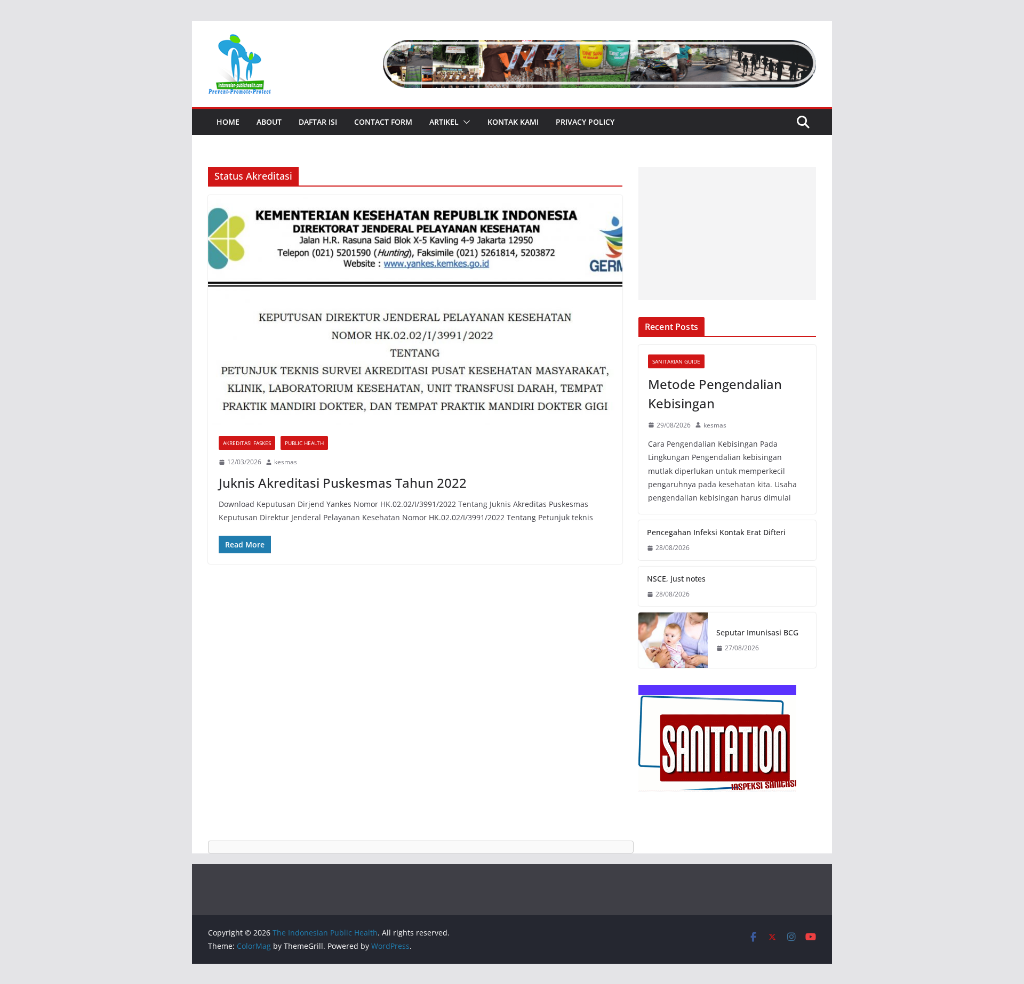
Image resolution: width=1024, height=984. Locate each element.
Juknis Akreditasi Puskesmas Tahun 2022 (343, 482)
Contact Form (383, 122)
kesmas (285, 461)
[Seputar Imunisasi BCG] (673, 640)
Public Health (304, 443)
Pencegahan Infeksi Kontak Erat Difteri (716, 532)
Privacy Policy (585, 122)
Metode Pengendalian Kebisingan (715, 393)
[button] (464, 122)
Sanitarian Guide (676, 361)
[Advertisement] (727, 233)
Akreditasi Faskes (247, 443)
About (269, 122)
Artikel (444, 122)
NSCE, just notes (676, 579)
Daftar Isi (318, 122)
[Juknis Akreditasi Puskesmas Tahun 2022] (415, 310)
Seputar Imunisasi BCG (757, 632)
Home (228, 122)
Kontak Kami (513, 122)
